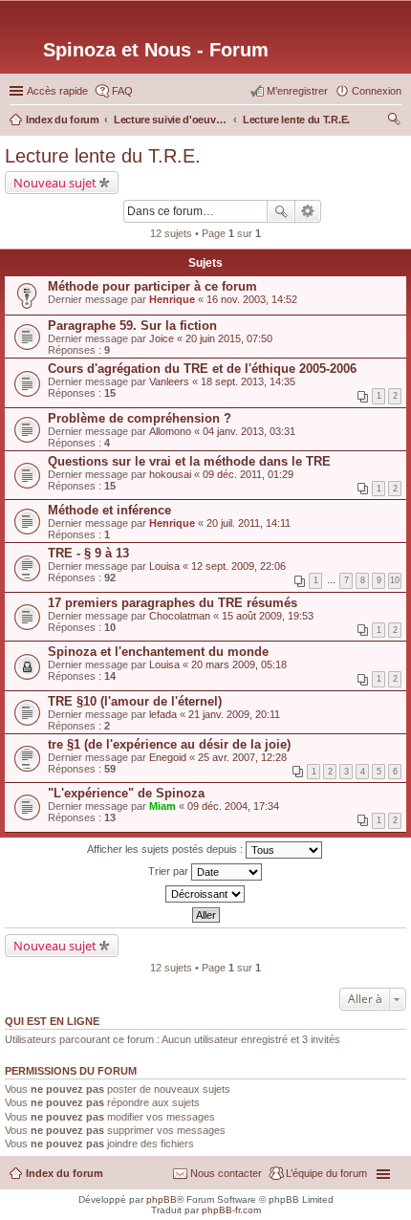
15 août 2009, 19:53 (268, 615)
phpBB (161, 1199)
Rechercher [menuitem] (393, 121)
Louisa (164, 566)
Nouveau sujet (55, 182)
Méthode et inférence (109, 510)
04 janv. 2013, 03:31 (249, 431)
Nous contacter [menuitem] (226, 1173)
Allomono (170, 431)
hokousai (170, 474)
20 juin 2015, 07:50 (228, 338)
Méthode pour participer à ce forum (152, 286)
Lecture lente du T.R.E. (103, 155)
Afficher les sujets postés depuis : (166, 849)
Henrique (172, 299)
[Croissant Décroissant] (205, 894)
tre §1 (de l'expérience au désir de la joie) (169, 744)
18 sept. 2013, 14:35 (248, 381)
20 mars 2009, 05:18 (239, 664)
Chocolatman (179, 615)
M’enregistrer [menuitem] (297, 91)
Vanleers (169, 381)
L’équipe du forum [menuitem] (326, 1173)
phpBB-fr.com (231, 1210)
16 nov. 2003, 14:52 (251, 299)
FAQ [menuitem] (122, 91)
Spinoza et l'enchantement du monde (158, 651)
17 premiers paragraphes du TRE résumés (172, 603)
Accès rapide (57, 91)
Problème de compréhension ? (139, 418)
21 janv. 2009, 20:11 (234, 714)
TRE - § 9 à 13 (88, 553)
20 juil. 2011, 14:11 (248, 523)
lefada (163, 714)
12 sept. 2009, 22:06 (238, 566)
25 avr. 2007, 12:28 (242, 757)
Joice (161, 338)
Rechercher (281, 211)
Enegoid (167, 757)
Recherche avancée (308, 211)
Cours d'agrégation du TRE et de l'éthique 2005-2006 (202, 368)
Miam (162, 806)
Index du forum (64, 1173)
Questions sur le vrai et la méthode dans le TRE (189, 461)
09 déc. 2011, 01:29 (248, 474)
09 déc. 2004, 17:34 (233, 806)
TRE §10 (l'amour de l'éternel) (135, 701)
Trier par (169, 871)
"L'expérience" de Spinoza (126, 793)
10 (395, 580)
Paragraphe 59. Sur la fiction (132, 325)
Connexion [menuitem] (376, 91)
